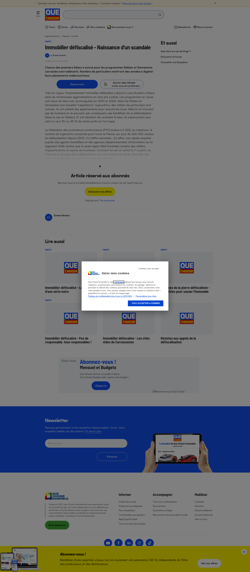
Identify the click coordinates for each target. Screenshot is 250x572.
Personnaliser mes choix (146, 296)
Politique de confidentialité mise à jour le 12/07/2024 (110, 296)
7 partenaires (118, 282)
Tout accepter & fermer (146, 303)
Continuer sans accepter (149, 268)
